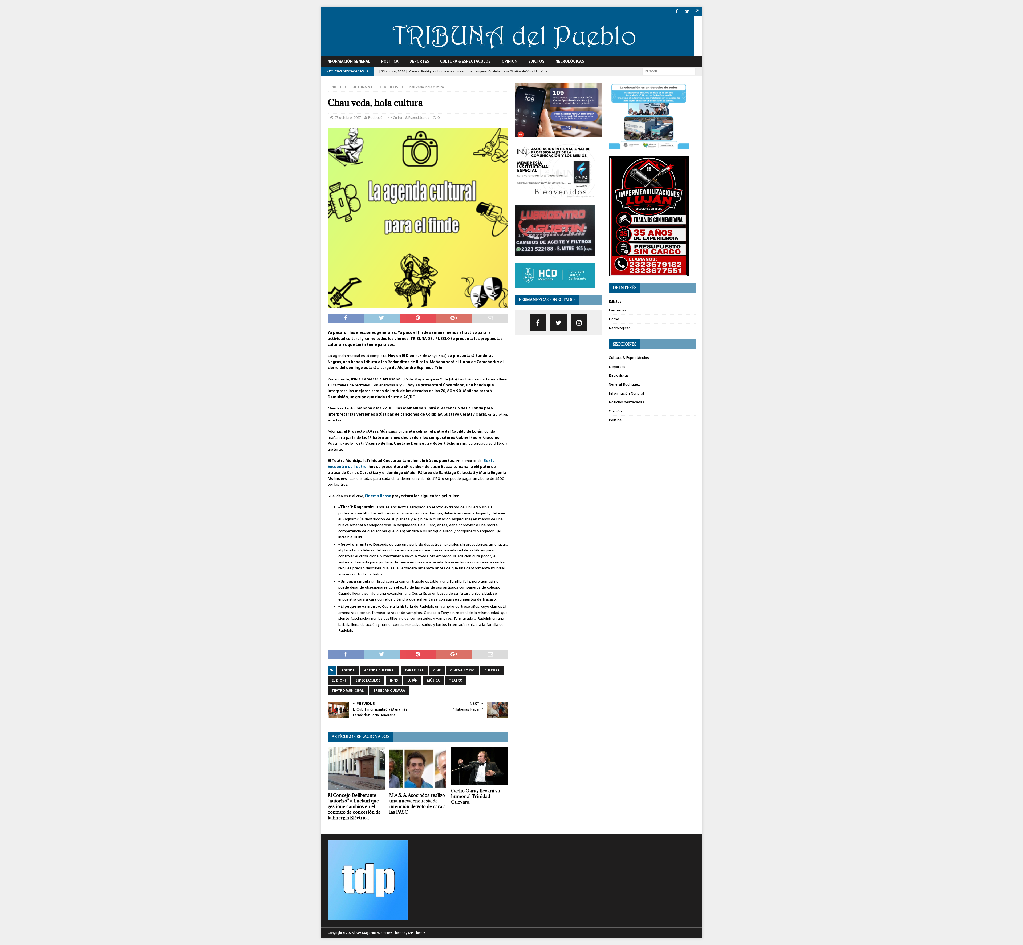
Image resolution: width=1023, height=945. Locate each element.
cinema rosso (462, 670)
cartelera (414, 670)
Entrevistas (619, 375)
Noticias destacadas (626, 402)
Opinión (509, 61)
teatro (455, 680)
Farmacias (618, 310)
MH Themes (416, 932)
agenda (348, 670)
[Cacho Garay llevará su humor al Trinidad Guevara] (479, 766)
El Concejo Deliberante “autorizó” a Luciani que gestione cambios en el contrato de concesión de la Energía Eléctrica (354, 806)
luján (412, 680)
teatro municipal (348, 690)
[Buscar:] (669, 71)
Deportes (419, 61)
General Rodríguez (624, 384)
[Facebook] (676, 11)
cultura (492, 670)
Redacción (376, 117)
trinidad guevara (389, 690)
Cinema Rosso (377, 496)
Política (390, 61)
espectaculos (367, 680)
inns (394, 680)
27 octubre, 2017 (348, 117)
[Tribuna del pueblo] (507, 53)
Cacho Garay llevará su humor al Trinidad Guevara (475, 796)
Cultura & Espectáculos (465, 61)
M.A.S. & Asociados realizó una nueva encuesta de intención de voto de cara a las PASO (417, 803)
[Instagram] (697, 11)
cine (437, 670)
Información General (348, 61)
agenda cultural (379, 670)
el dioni (339, 680)
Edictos (536, 61)
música (433, 680)
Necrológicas (569, 61)
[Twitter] (687, 11)
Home (614, 319)
